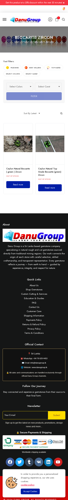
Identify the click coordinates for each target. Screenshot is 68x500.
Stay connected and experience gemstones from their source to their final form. (34, 393)
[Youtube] (58, 462)
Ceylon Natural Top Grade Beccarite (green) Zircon (49, 172)
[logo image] (25, 19)
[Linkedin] (48, 462)
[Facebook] (10, 462)
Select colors (13, 74)
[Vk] (39, 462)
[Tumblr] (29, 462)
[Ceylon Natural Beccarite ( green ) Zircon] (18, 144)
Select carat (32, 74)
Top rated (56, 68)
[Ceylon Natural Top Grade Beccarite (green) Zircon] (50, 144)
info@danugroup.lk (38, 363)
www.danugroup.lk (39, 367)
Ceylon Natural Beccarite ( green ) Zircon (18, 170)
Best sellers (35, 68)
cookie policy (27, 485)
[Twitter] (19, 462)
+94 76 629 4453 (40, 358)
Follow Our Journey (34, 386)
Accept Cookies (30, 491)
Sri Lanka (35, 353)
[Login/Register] (50, 19)
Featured (15, 68)
